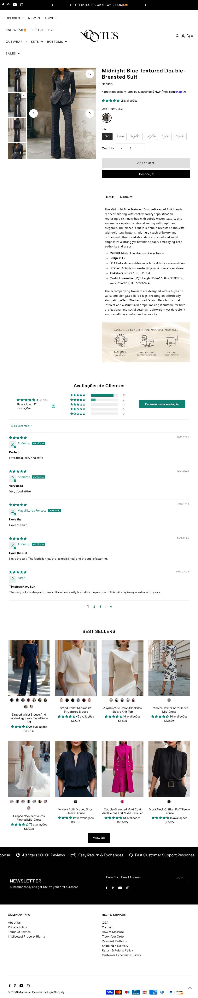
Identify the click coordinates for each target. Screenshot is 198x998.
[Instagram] (21, 5)
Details (109, 197)
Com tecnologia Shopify (48, 992)
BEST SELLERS (43, 30)
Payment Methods (114, 941)
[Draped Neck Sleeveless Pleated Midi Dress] (29, 769)
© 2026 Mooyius (19, 992)
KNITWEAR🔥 (16, 30)
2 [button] (94, 606)
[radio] (107, 118)
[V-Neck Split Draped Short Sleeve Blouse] (76, 769)
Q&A (105, 922)
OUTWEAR (14, 41)
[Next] (145, 5)
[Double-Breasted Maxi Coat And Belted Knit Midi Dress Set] (122, 769)
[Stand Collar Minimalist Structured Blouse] (76, 668)
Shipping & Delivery (115, 946)
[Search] (177, 36)
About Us (14, 922)
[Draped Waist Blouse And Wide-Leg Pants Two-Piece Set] (29, 668)
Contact (107, 927)
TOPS (48, 18)
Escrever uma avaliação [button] (162, 404)
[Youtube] (14, 5)
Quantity (108, 148)
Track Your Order (113, 936)
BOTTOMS (55, 41)
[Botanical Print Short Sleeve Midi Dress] (169, 668)
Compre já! (146, 174)
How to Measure (113, 932)
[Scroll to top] (189, 988)
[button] (111, 100)
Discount (126, 197)
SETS (35, 41)
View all (99, 838)
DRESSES (13, 18)
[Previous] (53, 5)
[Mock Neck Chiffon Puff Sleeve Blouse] (169, 769)
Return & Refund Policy (117, 950)
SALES (11, 53)
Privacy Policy (17, 927)
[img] (18, 437)
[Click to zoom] (89, 74)
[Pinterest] (7, 5)
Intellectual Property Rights (26, 936)
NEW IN (34, 18)
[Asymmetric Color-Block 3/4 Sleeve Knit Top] (122, 668)
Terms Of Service (19, 932)
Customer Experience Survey (121, 955)
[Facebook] (2, 5)
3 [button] (100, 606)
